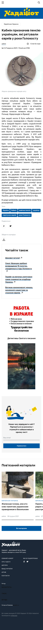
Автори (5, 565)
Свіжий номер (7, 558)
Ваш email (6, 438)
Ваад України (7, 569)
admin (4, 44)
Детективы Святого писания (21, 338)
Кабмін (14, 210)
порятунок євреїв (9, 215)
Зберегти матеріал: (9, 235)
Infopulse (14, 615)
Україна (6, 210)
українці (36, 210)
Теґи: (4, 206)
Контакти (6, 575)
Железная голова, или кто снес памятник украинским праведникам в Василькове (15, 507)
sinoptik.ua (16, 605)
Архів (4, 572)
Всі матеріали (21, 528)
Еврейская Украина (11, 24)
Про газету (6, 562)
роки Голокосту (24, 215)
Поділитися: (6, 221)
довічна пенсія (24, 210)
